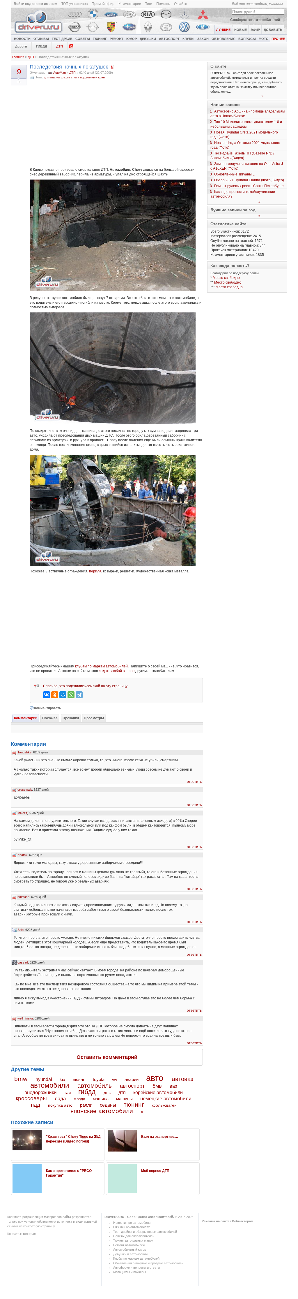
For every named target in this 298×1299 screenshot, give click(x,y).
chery (75, 77)
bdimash (23, 897)
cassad (22, 962)
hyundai (44, 1079)
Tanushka (24, 752)
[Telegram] (79, 694)
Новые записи (225, 104)
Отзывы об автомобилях (131, 1227)
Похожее (50, 718)
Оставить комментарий (107, 1057)
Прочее (278, 39)
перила (95, 571)
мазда (79, 1098)
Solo (20, 929)
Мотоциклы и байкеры (129, 1272)
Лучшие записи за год (233, 210)
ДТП (59, 46)
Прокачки (71, 718)
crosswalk (24, 789)
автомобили (49, 1085)
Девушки (148, 39)
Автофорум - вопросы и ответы (136, 1267)
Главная (18, 57)
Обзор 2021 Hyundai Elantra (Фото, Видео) (249, 180)
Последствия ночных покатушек (69, 67)
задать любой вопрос (116, 671)
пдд (35, 1105)
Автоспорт (169, 39)
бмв (157, 1086)
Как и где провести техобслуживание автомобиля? (242, 194)
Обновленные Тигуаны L (234, 174)
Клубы (188, 39)
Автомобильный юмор (129, 1249)
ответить (194, 782)
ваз (173, 1086)
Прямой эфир (103, 4)
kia (62, 1079)
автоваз (182, 1079)
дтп (46, 77)
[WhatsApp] (71, 694)
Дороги (21, 46)
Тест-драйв (62, 39)
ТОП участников (74, 4)
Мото (264, 39)
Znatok (22, 855)
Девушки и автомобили (130, 1254)
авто (154, 1078)
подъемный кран (92, 77)
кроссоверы (31, 1098)
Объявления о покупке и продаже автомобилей (148, 1263)
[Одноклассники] (54, 694)
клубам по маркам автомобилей (101, 666)
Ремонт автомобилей (129, 1245)
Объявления (223, 39)
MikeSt (22, 813)
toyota (98, 1079)
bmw (20, 1078)
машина (101, 1098)
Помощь (163, 4)
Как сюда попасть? (230, 265)
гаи (68, 1092)
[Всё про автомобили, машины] (39, 33)
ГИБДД (41, 46)
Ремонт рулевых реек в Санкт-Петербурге (249, 186)
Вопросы (247, 39)
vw (114, 1079)
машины (124, 1098)
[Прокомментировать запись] (45, 708)
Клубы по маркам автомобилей (136, 1258)
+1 (19, 82)
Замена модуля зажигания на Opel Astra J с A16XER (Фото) (246, 166)
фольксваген (164, 1105)
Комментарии (129, 4)
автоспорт (132, 1086)
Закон (203, 39)
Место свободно (226, 278)
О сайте (180, 4)
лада (60, 1098)
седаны (108, 1105)
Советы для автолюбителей (133, 1236)
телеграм (29, 1233)
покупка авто (60, 1105)
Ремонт (116, 39)
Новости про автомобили (131, 1222)
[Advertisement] (116, 123)
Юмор (131, 39)
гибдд (86, 1092)
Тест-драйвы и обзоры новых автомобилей (145, 1231)
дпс (107, 1092)
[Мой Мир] (62, 694)
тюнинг (134, 1104)
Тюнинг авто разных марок (133, 1240)
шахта (65, 77)
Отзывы (41, 39)
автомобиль (94, 1085)
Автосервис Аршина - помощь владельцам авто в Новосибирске (247, 113)
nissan (79, 1079)
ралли (86, 1105)
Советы (82, 39)
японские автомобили (101, 1111)
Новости (22, 39)
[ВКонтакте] (46, 694)
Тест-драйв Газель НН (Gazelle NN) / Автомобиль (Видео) (242, 155)
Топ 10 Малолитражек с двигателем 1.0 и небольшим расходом (246, 124)
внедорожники (40, 1092)
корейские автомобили (158, 1092)
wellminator (25, 1018)
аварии (54, 77)
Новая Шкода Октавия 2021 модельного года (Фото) (245, 145)
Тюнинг (100, 39)
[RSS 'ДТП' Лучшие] (71, 46)
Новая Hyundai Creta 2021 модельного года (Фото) (244, 134)
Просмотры (94, 718)
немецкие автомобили (165, 1098)
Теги (148, 4)
